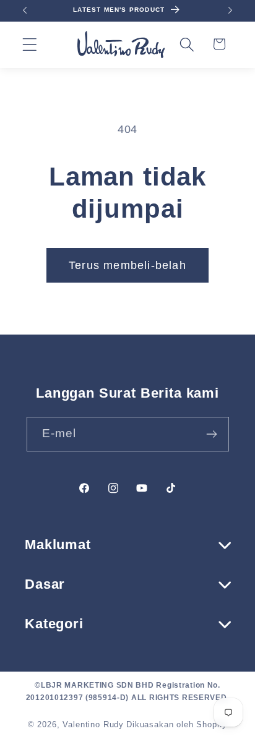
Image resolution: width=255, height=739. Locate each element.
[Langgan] (212, 434)
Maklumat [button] (58, 544)
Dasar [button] (45, 584)
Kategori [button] (54, 623)
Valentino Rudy (93, 724)
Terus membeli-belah (127, 265)
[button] (30, 44)
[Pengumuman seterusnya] (230, 10)
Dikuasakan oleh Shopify (176, 724)
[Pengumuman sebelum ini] (24, 10)
